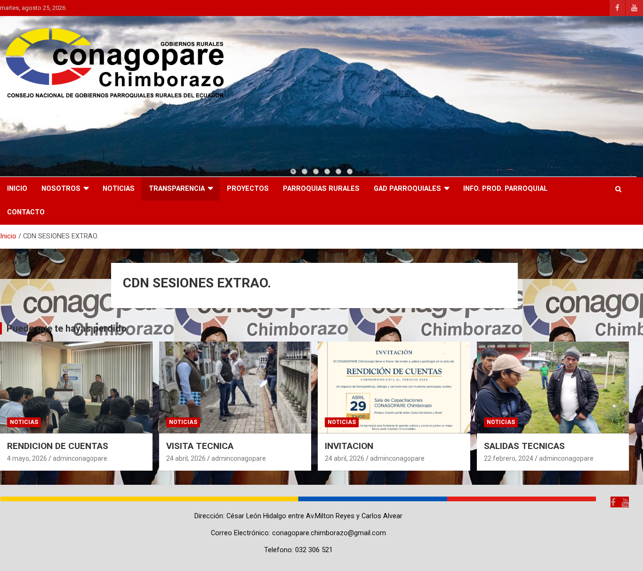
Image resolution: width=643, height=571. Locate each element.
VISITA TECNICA (199, 445)
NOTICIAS (119, 189)
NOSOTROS (60, 189)
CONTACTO (26, 212)
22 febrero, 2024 (508, 458)
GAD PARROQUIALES (407, 189)
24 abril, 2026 (186, 458)
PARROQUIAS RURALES (321, 189)
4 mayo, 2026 (27, 458)
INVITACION (349, 445)
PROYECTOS (248, 189)
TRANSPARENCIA (177, 189)
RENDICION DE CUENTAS (57, 445)
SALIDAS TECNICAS (524, 445)
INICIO (17, 189)
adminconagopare (80, 458)
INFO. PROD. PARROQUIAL (505, 189)
